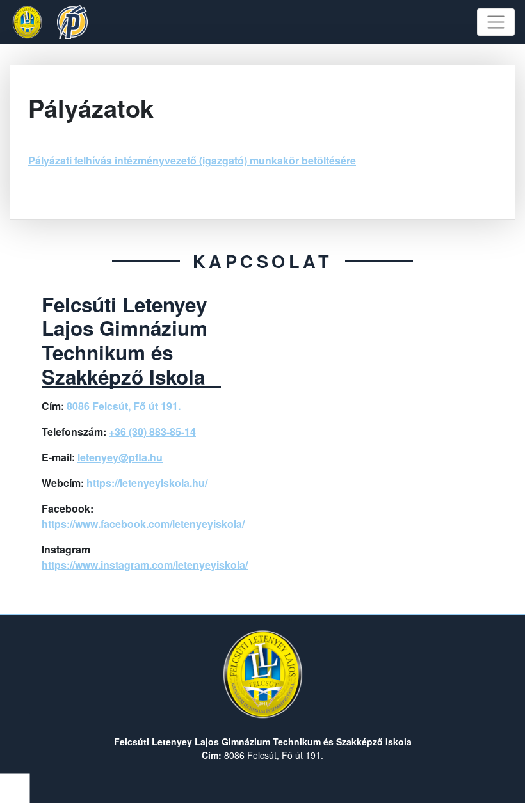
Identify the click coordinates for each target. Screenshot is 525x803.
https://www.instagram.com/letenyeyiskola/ (145, 564)
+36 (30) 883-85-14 (152, 431)
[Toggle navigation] (496, 22)
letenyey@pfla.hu (120, 457)
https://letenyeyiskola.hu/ (146, 482)
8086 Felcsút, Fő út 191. (124, 406)
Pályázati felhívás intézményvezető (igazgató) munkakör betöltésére (192, 160)
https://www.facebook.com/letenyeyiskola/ (143, 523)
